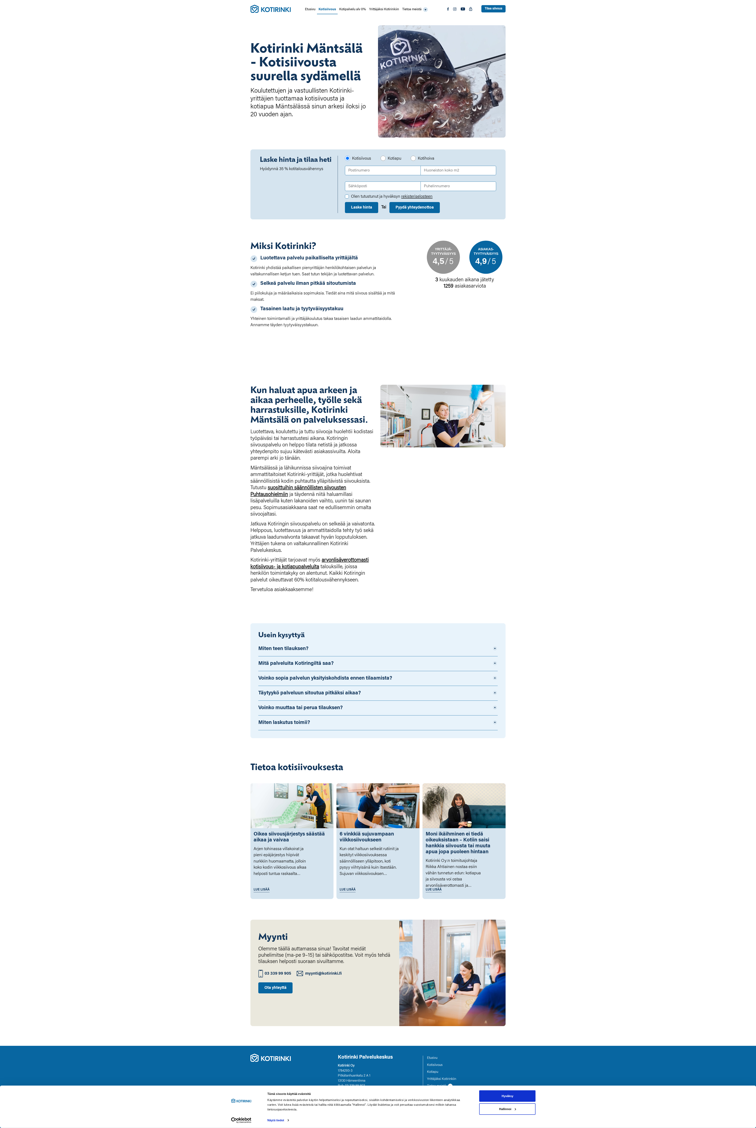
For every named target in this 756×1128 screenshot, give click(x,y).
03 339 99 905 (278, 974)
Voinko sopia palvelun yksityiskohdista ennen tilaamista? (325, 678)
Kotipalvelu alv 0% (352, 9)
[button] (415, 10)
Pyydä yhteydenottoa (415, 208)
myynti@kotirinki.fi (323, 974)
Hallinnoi (505, 1108)
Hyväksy (507, 1096)
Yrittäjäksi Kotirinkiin (384, 9)
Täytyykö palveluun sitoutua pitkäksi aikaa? (309, 693)
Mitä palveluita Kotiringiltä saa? (296, 663)
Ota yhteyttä (275, 988)
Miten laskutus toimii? (284, 722)
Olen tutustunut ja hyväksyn (392, 197)
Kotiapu (394, 159)
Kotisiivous (327, 9)
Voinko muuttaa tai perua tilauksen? (300, 708)
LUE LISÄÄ (262, 889)
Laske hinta (361, 208)
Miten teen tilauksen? (283, 648)
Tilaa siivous (493, 8)
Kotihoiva (426, 159)
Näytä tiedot (275, 1120)
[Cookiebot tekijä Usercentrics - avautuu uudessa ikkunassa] (241, 1120)
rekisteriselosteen (417, 197)
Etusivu (310, 9)
